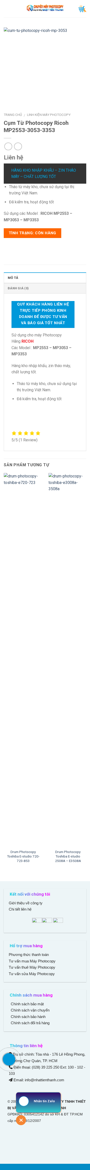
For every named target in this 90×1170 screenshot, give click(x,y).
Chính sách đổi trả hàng (30, 1023)
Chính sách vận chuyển (30, 1010)
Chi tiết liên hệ (20, 909)
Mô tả (13, 278)
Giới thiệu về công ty (25, 903)
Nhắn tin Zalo (44, 1101)
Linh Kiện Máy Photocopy (48, 115)
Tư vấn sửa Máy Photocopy (32, 974)
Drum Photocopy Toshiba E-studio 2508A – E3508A (68, 856)
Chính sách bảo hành (28, 1016)
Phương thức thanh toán (29, 954)
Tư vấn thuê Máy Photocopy (32, 967)
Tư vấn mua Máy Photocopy (32, 961)
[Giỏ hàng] (82, 9)
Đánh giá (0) (18, 288)
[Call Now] (9, 1059)
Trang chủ (13, 115)
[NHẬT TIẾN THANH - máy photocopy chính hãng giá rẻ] (45, 8)
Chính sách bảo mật (27, 1004)
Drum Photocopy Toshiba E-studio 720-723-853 (23, 856)
